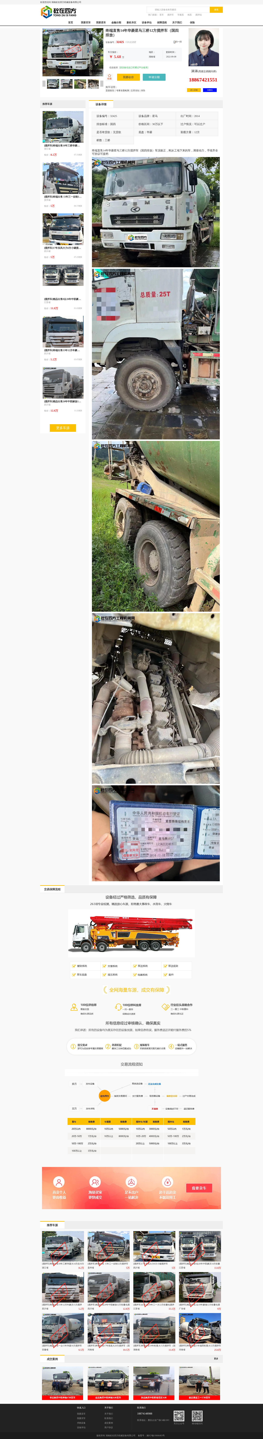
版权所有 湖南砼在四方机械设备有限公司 (115, 1435)
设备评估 (147, 22)
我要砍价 (128, 77)
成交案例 (108, 1423)
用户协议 (108, 1427)
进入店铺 (194, 90)
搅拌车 (170, 15)
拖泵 (190, 15)
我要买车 (86, 22)
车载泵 (180, 15)
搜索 (216, 10)
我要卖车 (101, 22)
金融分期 (116, 22)
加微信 (210, 90)
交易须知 (135, 90)
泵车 (162, 15)
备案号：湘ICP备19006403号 (151, 1435)
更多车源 (63, 428)
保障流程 (162, 22)
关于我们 (177, 22)
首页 (70, 22)
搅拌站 (198, 15)
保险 (192, 22)
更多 (216, 1359)
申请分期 (154, 77)
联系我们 (108, 1418)
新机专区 (131, 22)
